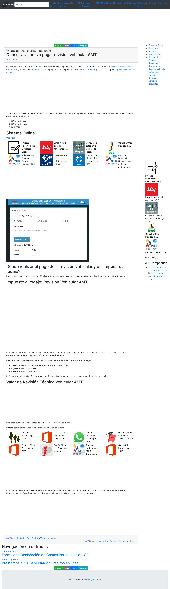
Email (67, 45)
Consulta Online (18, 538)
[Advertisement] (74, 26)
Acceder (152, 51)
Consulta (122, 3)
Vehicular (131, 541)
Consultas (153, 63)
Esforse (152, 3)
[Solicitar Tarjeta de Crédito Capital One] (158, 276)
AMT (8, 538)
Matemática (154, 72)
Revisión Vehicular (40, 538)
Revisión (108, 541)
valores (52, 538)
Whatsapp (59, 45)
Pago (29, 538)
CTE (114, 3)
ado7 (10, 4)
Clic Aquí (10, 138)
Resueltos (153, 48)
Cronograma (154, 66)
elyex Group (95, 579)
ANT (98, 3)
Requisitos (162, 3)
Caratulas (152, 78)
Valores (122, 541)
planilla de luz (154, 54)
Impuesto (93, 541)
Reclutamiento (155, 57)
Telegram (83, 45)
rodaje (116, 541)
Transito (152, 75)
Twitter (74, 45)
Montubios (106, 3)
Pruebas (152, 60)
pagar (101, 541)
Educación (132, 3)
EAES (79, 3)
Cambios (152, 81)
